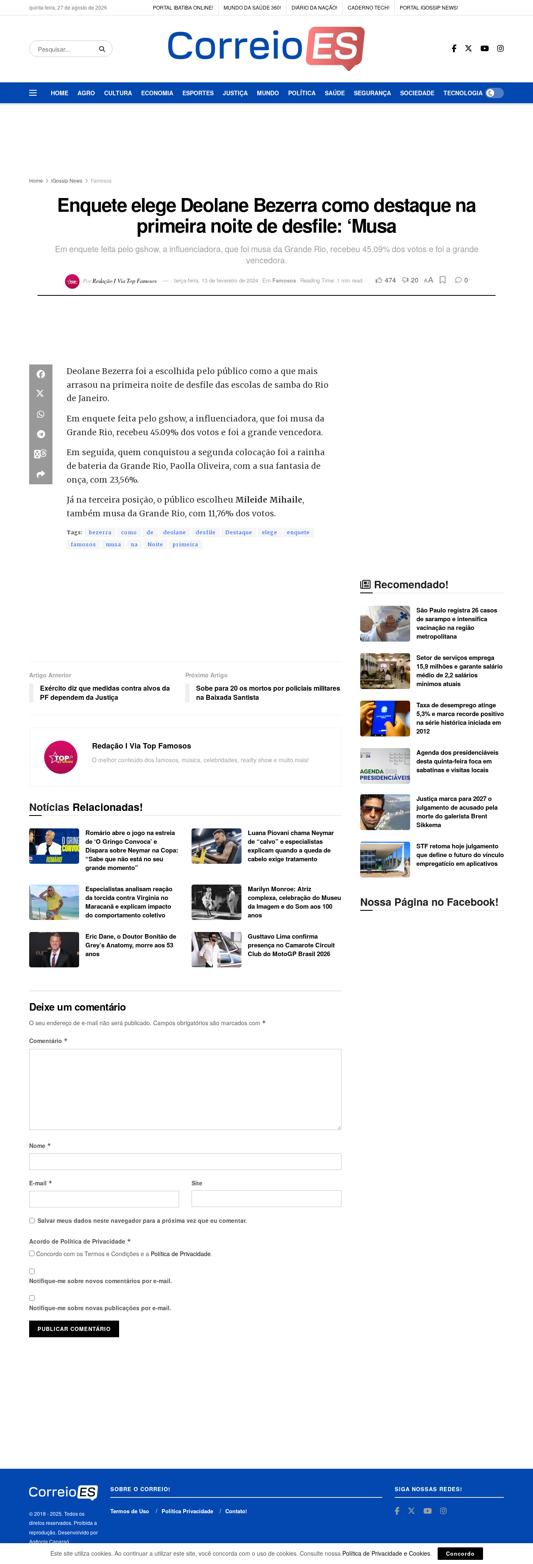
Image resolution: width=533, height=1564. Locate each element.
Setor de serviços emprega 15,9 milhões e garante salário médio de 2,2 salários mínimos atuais (459, 670)
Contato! (236, 1511)
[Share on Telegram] (40, 434)
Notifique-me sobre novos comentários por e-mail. (100, 1280)
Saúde (335, 93)
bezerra (100, 532)
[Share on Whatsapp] (40, 414)
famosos (83, 544)
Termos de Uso (129, 1511)
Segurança (372, 93)
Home (59, 93)
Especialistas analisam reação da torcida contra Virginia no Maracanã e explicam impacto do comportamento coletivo (128, 902)
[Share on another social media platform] (40, 474)
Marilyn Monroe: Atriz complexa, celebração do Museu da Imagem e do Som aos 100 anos (294, 902)
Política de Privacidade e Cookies (386, 1553)
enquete (298, 532)
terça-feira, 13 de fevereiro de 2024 (216, 280)
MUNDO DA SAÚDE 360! (252, 7)
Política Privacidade (187, 1511)
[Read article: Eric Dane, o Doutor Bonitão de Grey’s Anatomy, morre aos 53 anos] (54, 950)
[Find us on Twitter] (468, 48)
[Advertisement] (266, 141)
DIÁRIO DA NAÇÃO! (314, 7)
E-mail (40, 1183)
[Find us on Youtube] (485, 48)
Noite (155, 544)
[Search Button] (103, 48)
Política (302, 93)
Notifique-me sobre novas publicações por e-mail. (100, 1308)
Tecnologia (463, 93)
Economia (157, 93)
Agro (86, 93)
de (150, 532)
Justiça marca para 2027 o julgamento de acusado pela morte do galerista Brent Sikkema (457, 811)
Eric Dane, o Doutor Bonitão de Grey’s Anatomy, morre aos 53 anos (130, 945)
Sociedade (417, 93)
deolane (174, 532)
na (134, 544)
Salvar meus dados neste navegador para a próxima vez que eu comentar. (142, 1220)
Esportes (198, 93)
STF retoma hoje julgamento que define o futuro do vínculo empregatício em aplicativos (460, 854)
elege (269, 532)
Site (197, 1183)
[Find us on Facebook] (454, 48)
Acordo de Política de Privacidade (80, 1241)
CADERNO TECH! (368, 7)
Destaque (238, 532)
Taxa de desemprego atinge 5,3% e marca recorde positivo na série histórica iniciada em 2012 (460, 718)
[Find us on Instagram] (500, 48)
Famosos (101, 180)
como (129, 532)
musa (113, 544)
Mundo (268, 93)
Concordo (460, 1553)
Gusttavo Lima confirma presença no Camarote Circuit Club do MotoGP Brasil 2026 (291, 945)
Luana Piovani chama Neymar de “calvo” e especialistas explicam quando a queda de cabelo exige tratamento (291, 845)
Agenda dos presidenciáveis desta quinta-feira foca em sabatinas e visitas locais (457, 761)
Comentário (48, 1040)
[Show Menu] (33, 93)
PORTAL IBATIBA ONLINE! (183, 7)
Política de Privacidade (181, 1253)
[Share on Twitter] (40, 394)
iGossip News (66, 180)
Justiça (235, 93)
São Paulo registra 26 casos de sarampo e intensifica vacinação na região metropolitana (456, 623)
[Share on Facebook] (40, 374)
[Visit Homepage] (266, 49)
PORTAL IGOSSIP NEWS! (429, 7)
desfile (206, 532)
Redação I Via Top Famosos (124, 280)
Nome (40, 1145)
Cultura (118, 93)
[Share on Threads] (40, 454)
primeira (185, 544)
